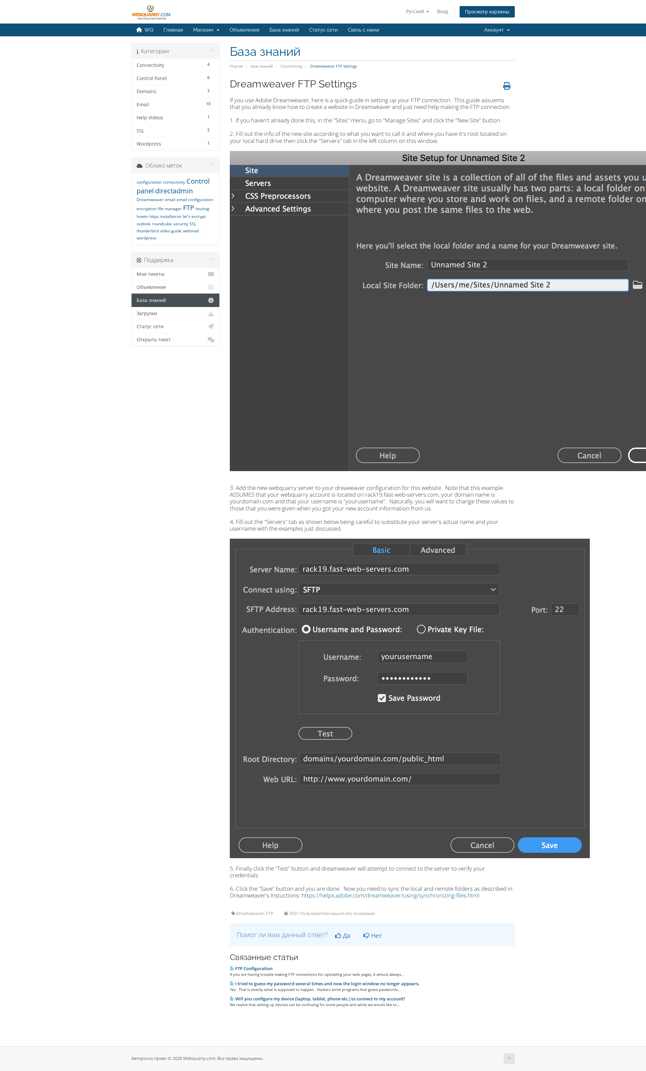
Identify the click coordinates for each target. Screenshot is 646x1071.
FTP (188, 207)
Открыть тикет (154, 340)
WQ (147, 30)
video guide (171, 231)
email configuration (195, 199)
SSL (192, 224)
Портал (236, 66)
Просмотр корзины (487, 11)
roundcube (162, 224)
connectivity (174, 182)
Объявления (244, 30)
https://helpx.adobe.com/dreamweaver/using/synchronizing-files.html (390, 895)
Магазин (204, 30)
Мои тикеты (151, 274)
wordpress (146, 238)
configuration (149, 182)
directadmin (174, 190)
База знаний (284, 30)
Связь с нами (363, 30)
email (170, 199)
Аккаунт (495, 30)
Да (345, 935)
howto (142, 216)
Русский (416, 11)
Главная (173, 30)
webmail (191, 231)
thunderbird (148, 231)
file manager (170, 209)
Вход (442, 11)
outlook (143, 224)
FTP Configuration (253, 968)
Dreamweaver (150, 199)
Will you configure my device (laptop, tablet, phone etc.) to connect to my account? (319, 999)
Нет (375, 935)
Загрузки (147, 313)
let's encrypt (194, 216)
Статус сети (323, 30)
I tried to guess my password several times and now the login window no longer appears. (327, 984)
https (154, 216)
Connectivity (291, 66)
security (180, 224)
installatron (170, 216)
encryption (146, 209)
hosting (202, 209)
